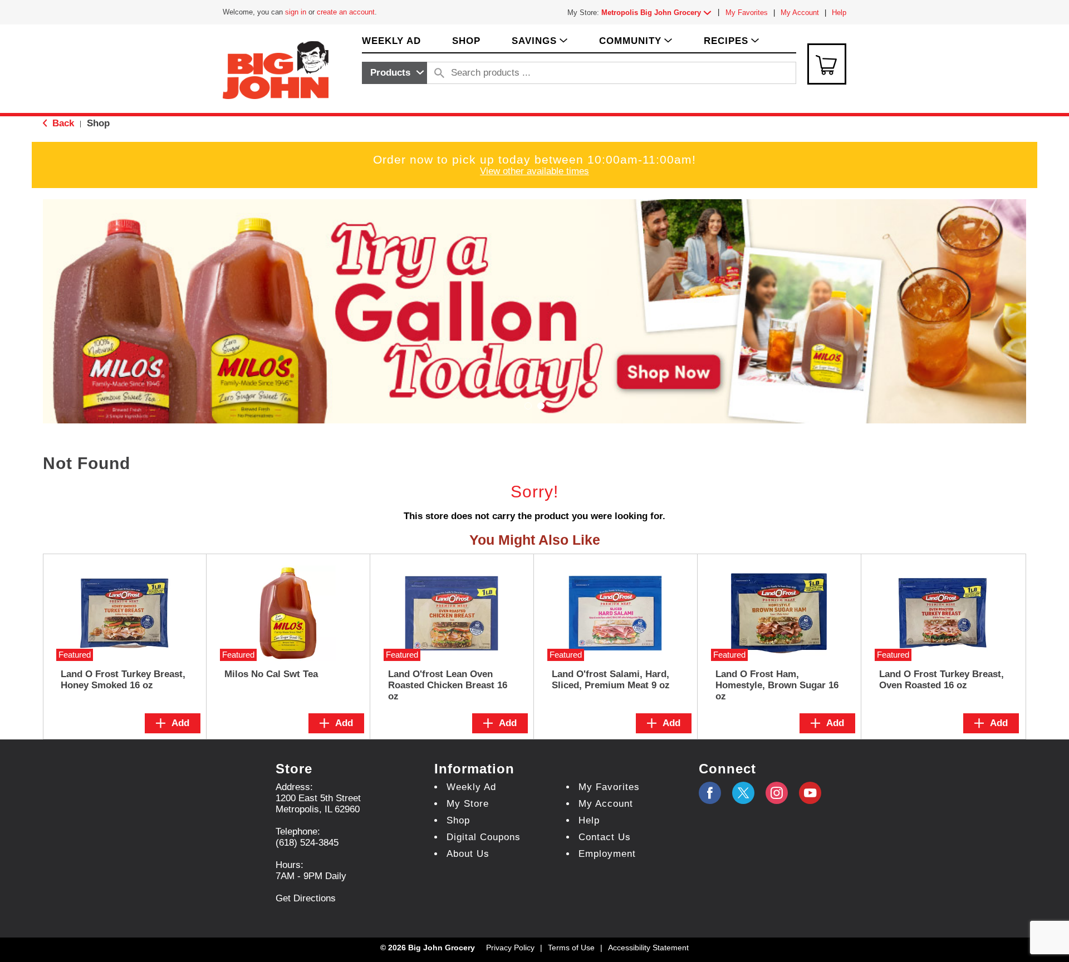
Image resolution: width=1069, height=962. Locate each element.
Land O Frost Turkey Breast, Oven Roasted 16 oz (941, 679)
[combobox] (394, 73)
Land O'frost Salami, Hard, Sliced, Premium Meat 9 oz (611, 679)
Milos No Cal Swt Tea (271, 674)
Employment (607, 853)
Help (839, 12)
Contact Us (604, 837)
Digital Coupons (484, 837)
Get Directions (306, 898)
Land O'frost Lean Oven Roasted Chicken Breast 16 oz (447, 685)
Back (62, 123)
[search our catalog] (439, 73)
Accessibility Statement (648, 947)
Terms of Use (571, 947)
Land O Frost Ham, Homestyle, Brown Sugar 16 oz (776, 685)
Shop (98, 123)
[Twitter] (743, 793)
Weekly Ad (471, 787)
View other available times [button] (534, 171)
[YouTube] (777, 793)
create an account (346, 12)
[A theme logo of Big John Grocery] (275, 69)
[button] (658, 12)
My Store (468, 803)
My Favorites (746, 12)
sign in (295, 12)
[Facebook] (710, 793)
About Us (468, 853)
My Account (800, 12)
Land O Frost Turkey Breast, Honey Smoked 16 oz (123, 679)
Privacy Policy (510, 947)
